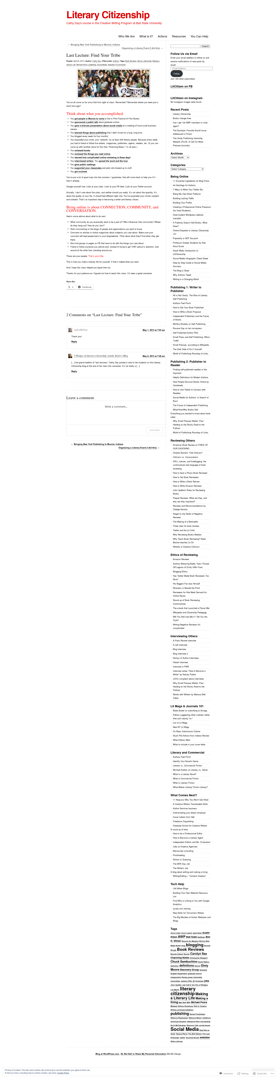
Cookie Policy (63, 1072)
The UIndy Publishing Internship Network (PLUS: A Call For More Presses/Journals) (188, 142)
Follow (177, 73)
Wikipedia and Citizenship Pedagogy (190, 612)
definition (175, 966)
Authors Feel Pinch (182, 303)
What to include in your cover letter (189, 744)
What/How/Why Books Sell (185, 409)
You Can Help (199, 36)
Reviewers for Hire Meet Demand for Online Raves (190, 594)
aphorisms (197, 933)
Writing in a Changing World (186, 279)
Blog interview (179, 649)
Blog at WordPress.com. (108, 1053)
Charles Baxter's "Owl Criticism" (188, 452)
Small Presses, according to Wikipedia (191, 344)
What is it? (146, 36)
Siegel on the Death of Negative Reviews (187, 515)
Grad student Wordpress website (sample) (188, 216)
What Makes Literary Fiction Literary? (190, 787)
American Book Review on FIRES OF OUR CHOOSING (190, 446)
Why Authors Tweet (182, 274)
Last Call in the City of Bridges (195, 985)
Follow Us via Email (184, 54)
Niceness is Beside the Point (186, 587)
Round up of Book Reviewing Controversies (186, 602)
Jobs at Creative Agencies (185, 846)
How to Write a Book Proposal (187, 311)
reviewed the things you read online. (93, 153)
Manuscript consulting (183, 850)
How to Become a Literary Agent (188, 837)
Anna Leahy (176, 933)
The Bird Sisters (195, 1034)
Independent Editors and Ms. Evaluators (191, 842)
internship (197, 977)
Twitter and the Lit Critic (184, 530)
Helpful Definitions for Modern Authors (190, 377)
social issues (204, 1025)
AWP (181, 936)
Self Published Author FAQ (185, 332)
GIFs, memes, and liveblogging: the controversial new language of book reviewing (189, 465)
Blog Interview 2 (180, 653)
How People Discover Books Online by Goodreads (191, 383)
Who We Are (126, 36)
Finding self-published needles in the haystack (190, 371)
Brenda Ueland (177, 954)
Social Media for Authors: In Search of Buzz (191, 399)
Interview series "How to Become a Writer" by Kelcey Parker (189, 672)
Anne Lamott (186, 933)
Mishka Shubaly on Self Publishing (189, 323)
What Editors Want (181, 739)
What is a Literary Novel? (184, 774)
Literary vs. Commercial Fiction (187, 765)
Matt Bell (182, 1002)
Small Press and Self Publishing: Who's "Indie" (191, 338)
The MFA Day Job (181, 863)
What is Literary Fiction (183, 782)
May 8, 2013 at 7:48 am (154, 356)
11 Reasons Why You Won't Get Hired (190, 799)
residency (206, 1018)
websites (111, 64)
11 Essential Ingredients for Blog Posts (191, 180)
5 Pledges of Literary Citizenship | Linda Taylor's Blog (101, 355)
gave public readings (85, 164)
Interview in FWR (181, 666)
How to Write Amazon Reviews (187, 485)
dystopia (203, 970)
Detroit (197, 966)
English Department (179, 973)
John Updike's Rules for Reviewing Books (189, 492)
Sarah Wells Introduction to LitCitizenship (185, 252)
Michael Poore (82, 64)
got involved (81, 171)
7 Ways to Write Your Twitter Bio (188, 189)
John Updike (176, 985)
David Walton (203, 962)
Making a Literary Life (189, 995)
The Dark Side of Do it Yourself (187, 349)
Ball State (191, 937)
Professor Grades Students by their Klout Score (189, 244)
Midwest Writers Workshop (182, 1006)
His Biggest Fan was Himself (186, 583)
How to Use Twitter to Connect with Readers (189, 391)
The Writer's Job (180, 868)
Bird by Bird (204, 941)
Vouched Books (192, 1037)
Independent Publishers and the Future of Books (191, 318)
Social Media (102, 64)
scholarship (205, 1021)
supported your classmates (88, 167)
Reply (74, 341)
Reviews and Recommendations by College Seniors (189, 507)
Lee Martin (175, 989)
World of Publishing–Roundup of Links (190, 353)
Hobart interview (180, 662)
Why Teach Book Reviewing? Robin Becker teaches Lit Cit (189, 540)
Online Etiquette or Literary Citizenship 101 (191, 232)
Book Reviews (131, 61)
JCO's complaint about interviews (188, 678)
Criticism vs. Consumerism (185, 457)
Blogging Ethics (180, 571)
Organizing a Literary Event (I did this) (141, 48)
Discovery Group (189, 969)
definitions (186, 965)
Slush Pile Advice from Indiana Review (191, 735)
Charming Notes (180, 957)
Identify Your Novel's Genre (185, 761)
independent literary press (182, 977)
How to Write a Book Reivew (186, 481)
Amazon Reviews (181, 559)
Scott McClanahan (178, 1025)
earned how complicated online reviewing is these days (102, 157)
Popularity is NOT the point (185, 238)
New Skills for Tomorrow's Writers (188, 912)
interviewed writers (84, 160)
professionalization (185, 1010)
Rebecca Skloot (195, 1018)
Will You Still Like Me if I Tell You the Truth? (190, 618)
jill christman (198, 981)
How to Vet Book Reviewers (186, 477)
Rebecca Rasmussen (179, 1018)
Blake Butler (176, 945)
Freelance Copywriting (183, 821)
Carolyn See (198, 953)
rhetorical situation (179, 1021)
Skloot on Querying (182, 859)
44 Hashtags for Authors (184, 185)
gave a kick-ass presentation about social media (98, 125)
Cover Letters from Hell (183, 816)
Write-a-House (177, 1041)
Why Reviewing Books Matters (187, 534)
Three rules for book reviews (186, 525)
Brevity (187, 954)
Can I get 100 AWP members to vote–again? (190, 124)
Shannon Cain (193, 1025)
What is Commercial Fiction (186, 778)
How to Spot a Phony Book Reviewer (190, 472)
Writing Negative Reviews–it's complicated (186, 626)
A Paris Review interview (184, 640)
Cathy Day (96, 61)
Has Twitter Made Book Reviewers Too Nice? (191, 577)
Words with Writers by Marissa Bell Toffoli (189, 696)
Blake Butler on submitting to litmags (190, 710)
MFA (188, 1002)
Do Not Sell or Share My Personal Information (143, 1053)
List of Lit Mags (180, 722)
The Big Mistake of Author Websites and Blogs (192, 919)
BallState (201, 937)
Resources (179, 36)
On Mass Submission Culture (186, 731)
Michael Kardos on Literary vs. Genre (190, 769)
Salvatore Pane (193, 1021)
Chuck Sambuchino (184, 961)
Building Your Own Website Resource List (190, 894)
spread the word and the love (113, 160)
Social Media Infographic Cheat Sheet (190, 258)
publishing (92, 64)
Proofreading (179, 855)
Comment (155, 430)
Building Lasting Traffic (183, 198)
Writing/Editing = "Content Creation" (189, 875)
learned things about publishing (90, 132)
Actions (162, 36)
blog (183, 945)
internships (175, 981)
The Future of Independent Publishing (190, 405)
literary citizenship (144, 61)
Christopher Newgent (199, 958)
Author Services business (185, 808)
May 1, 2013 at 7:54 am (154, 329)
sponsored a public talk (86, 122)
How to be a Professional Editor (187, 833)
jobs (206, 981)
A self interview (180, 644)
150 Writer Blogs (180, 888)
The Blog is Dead (181, 270)
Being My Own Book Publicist (187, 193)
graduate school (195, 973)
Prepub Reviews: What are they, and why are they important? (190, 499)
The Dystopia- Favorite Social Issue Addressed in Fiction (189, 132)
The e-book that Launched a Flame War (191, 608)
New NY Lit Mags (181, 726)
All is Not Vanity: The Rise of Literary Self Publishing (190, 297)
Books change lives (182, 118)
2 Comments (121, 64)
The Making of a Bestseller (185, 521)
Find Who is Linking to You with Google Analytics (191, 902)
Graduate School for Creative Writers (190, 825)
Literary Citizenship (108, 14)
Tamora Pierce (182, 1034)
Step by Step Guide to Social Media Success (189, 264)
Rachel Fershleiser (197, 1014)
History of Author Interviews (186, 657)
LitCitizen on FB (182, 86)
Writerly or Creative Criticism (186, 546)
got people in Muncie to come (90, 118)
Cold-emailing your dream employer (189, 812)
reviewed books (82, 150)
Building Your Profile (182, 202)
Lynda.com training (181, 908)
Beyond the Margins (190, 941)
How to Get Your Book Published (188, 307)
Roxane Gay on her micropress (187, 328)
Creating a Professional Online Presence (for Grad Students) (192, 208)
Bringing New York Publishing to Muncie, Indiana (95, 44)
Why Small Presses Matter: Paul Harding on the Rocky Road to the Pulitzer (188, 424)
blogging (195, 945)
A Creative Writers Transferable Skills (190, 804)
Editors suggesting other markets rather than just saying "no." (191, 716)
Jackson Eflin (186, 981)
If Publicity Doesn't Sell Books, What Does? (190, 224)
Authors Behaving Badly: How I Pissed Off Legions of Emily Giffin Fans (191, 565)
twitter (182, 1037)
